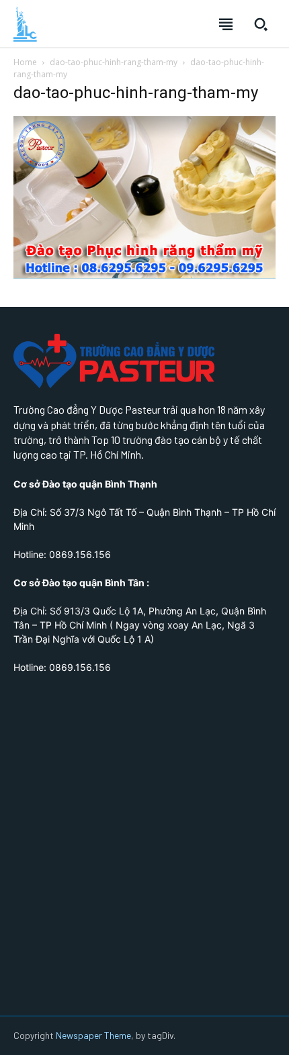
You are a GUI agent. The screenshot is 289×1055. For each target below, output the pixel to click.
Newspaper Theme (93, 1035)
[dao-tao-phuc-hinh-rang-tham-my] (144, 275)
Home (25, 62)
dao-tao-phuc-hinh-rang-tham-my (113, 62)
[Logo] (25, 24)
